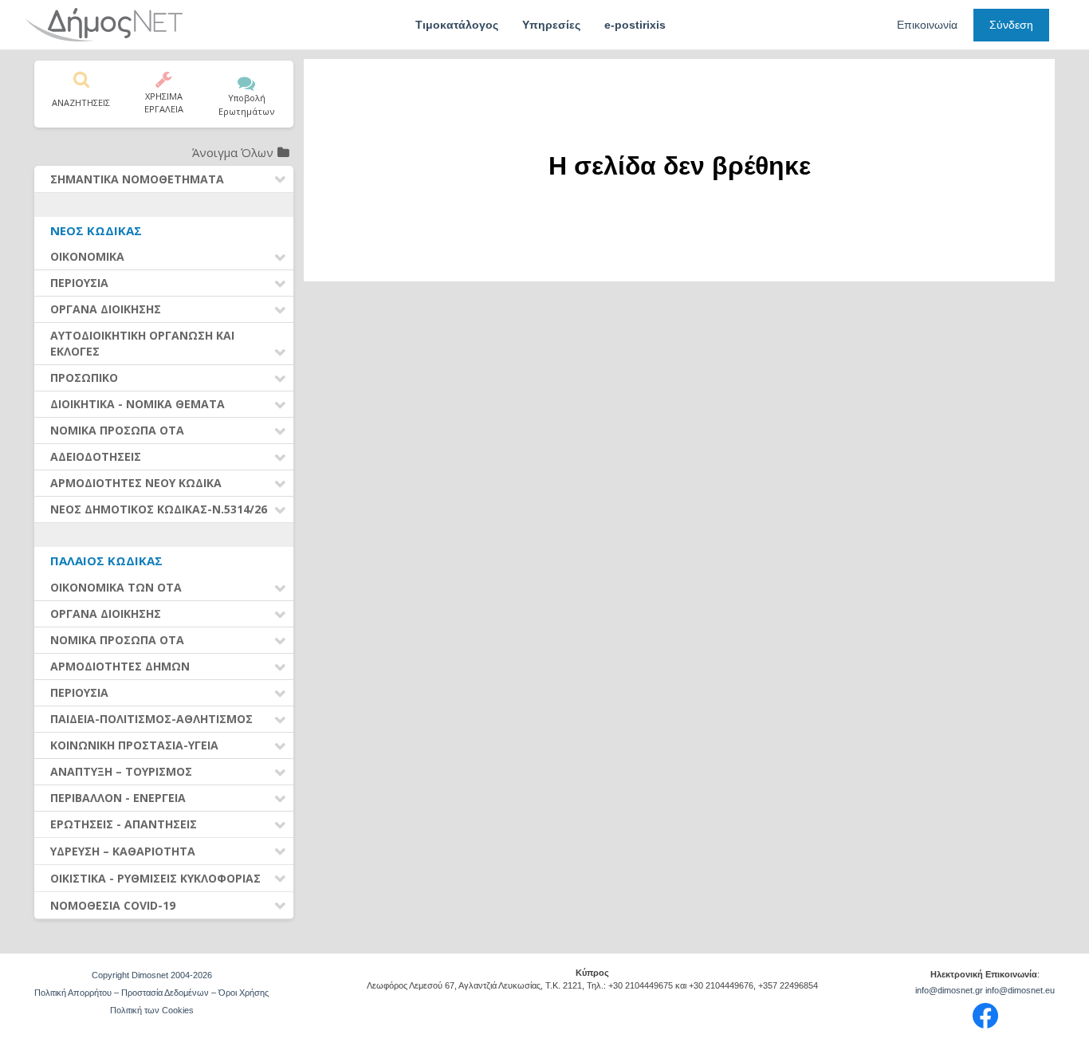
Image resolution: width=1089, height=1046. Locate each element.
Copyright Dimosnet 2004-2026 (152, 975)
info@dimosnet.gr (949, 990)
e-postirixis (635, 24)
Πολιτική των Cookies (152, 1010)
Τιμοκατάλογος (456, 24)
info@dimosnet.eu (1020, 990)
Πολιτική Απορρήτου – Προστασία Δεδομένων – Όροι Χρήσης (151, 992)
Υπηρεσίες (551, 24)
